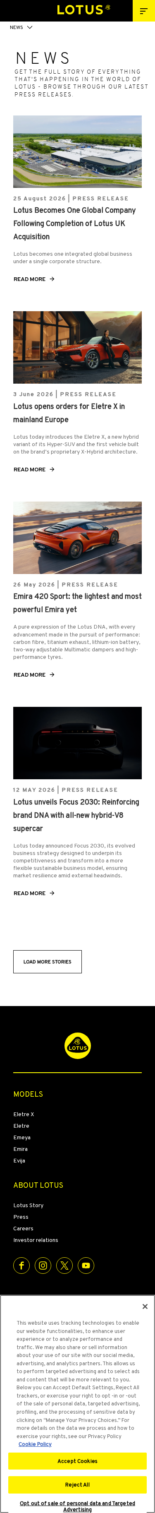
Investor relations (35, 1240)
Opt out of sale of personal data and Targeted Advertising (77, 1506)
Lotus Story (28, 1205)
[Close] (145, 1306)
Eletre (21, 1126)
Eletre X (23, 1114)
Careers (23, 1228)
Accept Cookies (77, 1461)
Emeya (22, 1137)
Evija (19, 1160)
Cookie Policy (35, 1444)
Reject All (77, 1485)
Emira (20, 1149)
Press (21, 1217)
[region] (77, 1404)
